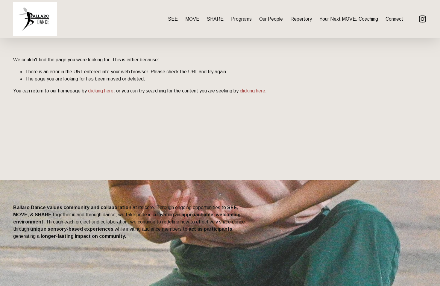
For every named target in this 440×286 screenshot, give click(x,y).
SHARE (215, 19)
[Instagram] (422, 19)
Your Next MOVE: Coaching (348, 19)
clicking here (100, 90)
